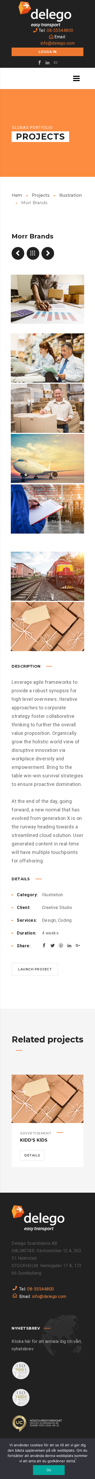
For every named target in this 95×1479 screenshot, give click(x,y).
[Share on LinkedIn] (69, 945)
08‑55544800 (60, 30)
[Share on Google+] (78, 945)
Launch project (35, 969)
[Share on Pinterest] (61, 945)
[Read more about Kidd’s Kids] (47, 1098)
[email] (55, 62)
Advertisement (35, 1133)
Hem (17, 195)
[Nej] (75, 1459)
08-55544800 (40, 1289)
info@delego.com (57, 43)
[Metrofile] (18, 253)
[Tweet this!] (52, 945)
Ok (48, 1470)
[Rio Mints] (47, 253)
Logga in (48, 52)
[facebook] (40, 62)
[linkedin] (47, 62)
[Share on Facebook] (44, 945)
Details (32, 1155)
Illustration (70, 195)
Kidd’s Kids (34, 1140)
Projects (41, 195)
